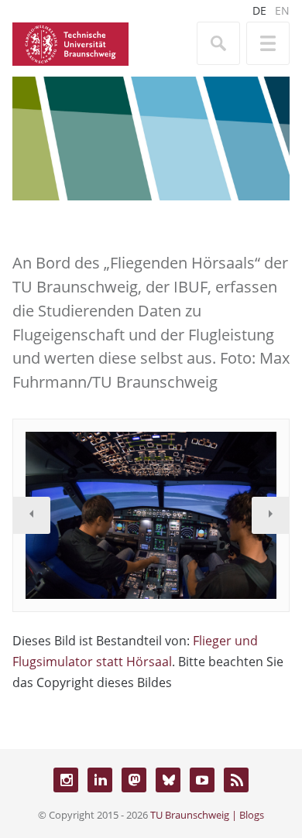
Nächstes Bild (270, 515)
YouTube (202, 780)
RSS (236, 780)
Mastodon (134, 780)
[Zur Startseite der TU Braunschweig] (70, 42)
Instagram (65, 780)
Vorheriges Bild (31, 515)
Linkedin (100, 780)
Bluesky (168, 780)
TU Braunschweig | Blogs (207, 815)
